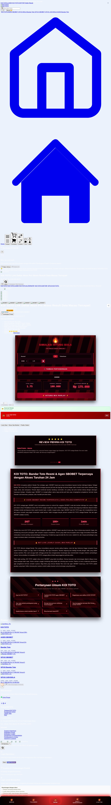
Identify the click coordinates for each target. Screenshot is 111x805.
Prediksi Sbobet (25, 425)
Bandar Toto (31, 12)
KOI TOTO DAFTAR (18, 3)
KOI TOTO (4, 12)
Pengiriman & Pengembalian (13, 735)
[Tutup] (2, 252)
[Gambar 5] (34, 303)
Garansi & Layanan (10, 738)
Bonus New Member (14, 425)
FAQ (5, 715)
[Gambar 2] (12, 303)
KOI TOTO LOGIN (6, 3)
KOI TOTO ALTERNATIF (26, 286)
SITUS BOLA (22, 12)
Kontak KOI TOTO (9, 712)
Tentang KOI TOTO (10, 710)
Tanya (5, 284)
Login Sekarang (11, 762)
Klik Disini (16, 333)
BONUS (11, 802)
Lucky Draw (4, 425)
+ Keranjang (12, 284)
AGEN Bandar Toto (63, 12)
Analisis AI (16, 267)
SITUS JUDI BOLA (51, 12)
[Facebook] (1, 703)
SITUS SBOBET (40, 12)
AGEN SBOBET (13, 12)
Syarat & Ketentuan (10, 731)
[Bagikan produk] (2, 284)
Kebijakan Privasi (9, 732)
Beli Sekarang (19, 284)
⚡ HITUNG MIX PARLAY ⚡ (56, 395)
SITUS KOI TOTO (53, 286)
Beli (10, 405)
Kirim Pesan (6, 697)
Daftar (27, 3)
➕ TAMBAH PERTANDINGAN (55, 369)
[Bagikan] (2, 684)
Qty (2, 403)
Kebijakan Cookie (9, 734)
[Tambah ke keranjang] (6, 684)
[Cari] (2, 8)
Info (107, 415)
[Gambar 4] (27, 303)
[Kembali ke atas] (2, 687)
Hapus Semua (6, 267)
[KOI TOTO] (5, 4)
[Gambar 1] (4, 303)
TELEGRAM (33, 802)
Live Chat (99, 802)
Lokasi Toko (8, 713)
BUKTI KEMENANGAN (77, 802)
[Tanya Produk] (13, 405)
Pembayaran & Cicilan (11, 737)
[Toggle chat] (3, 747)
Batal (4, 762)
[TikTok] (5, 703)
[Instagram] (3, 703)
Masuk (31, 3)
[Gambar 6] (41, 303)
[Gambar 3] (19, 303)
